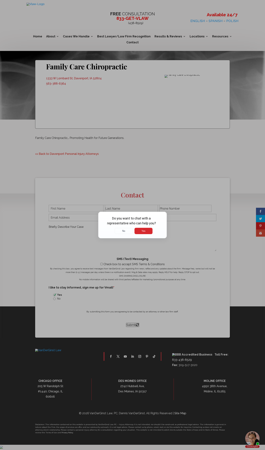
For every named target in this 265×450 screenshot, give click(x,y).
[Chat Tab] (132, 225)
